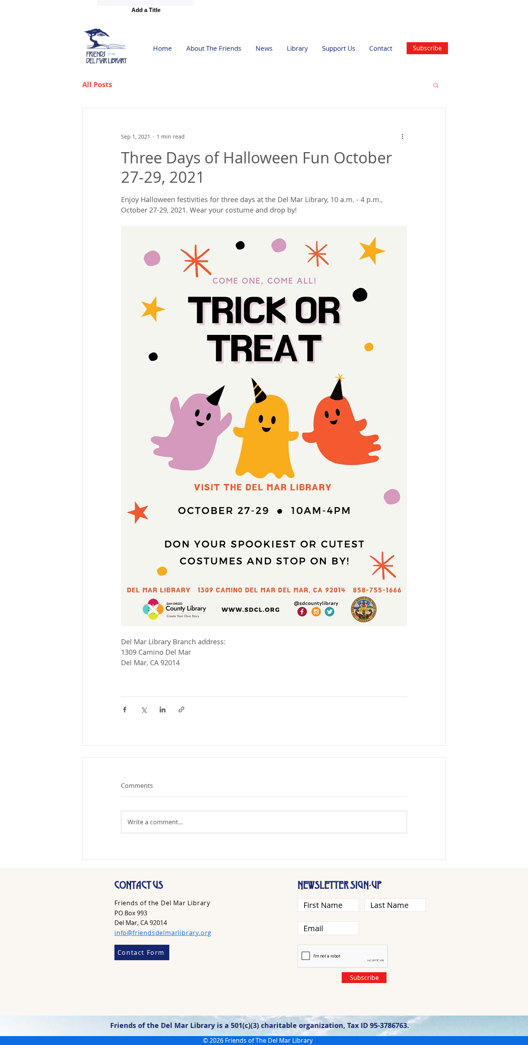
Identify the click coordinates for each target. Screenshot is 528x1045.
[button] (435, 85)
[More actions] (402, 136)
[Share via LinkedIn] (162, 709)
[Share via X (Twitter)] (143, 709)
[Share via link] (181, 709)
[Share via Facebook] (124, 709)
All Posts (97, 85)
